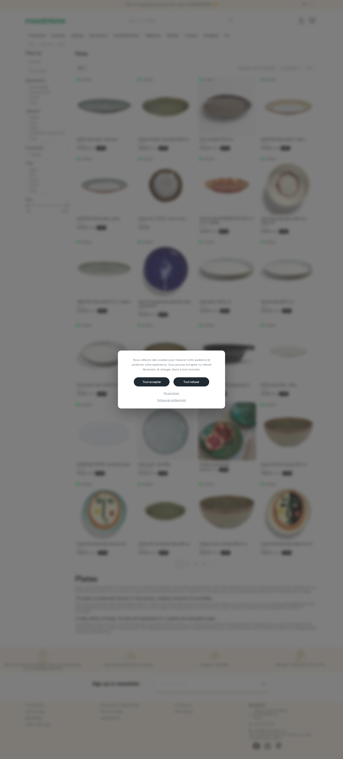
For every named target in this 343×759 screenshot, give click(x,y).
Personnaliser (171, 393)
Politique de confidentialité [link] (171, 400)
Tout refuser (191, 382)
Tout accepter (152, 382)
